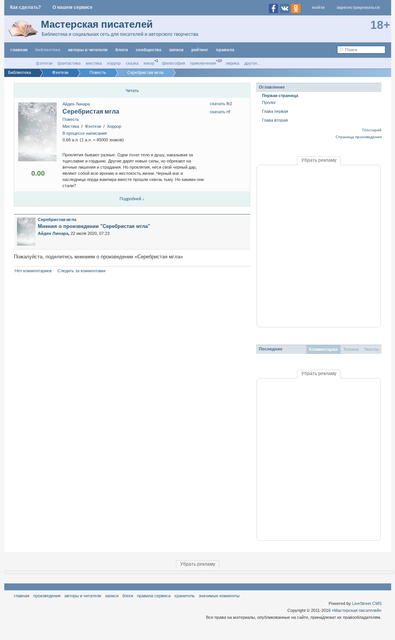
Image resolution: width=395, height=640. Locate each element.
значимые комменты (219, 595)
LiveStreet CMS (366, 603)
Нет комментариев (33, 270)
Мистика (94, 63)
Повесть (70, 119)
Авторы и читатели (82, 595)
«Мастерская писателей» (356, 610)
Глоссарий (371, 130)
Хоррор (114, 63)
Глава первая (275, 111)
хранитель (184, 595)
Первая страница (280, 95)
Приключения (203, 63)
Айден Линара (76, 104)
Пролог (269, 102)
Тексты (371, 349)
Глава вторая (275, 120)
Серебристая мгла (90, 111)
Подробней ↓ (132, 198)
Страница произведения (358, 137)
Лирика (232, 63)
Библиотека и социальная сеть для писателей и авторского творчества (120, 34)
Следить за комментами (81, 270)
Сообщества (148, 49)
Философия (173, 63)
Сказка (132, 63)
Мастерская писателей (97, 24)
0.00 (38, 173)
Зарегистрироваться (358, 7)
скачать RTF (220, 111)
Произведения (47, 595)
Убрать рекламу (318, 160)
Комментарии (323, 349)
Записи (176, 49)
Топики (351, 349)
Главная (21, 595)
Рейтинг (199, 49)
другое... (252, 63)
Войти (318, 7)
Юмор (148, 63)
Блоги (121, 49)
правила (225, 49)
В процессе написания (84, 133)
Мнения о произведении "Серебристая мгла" (94, 226)
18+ (380, 24)
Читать (132, 90)
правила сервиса (153, 595)
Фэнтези (44, 63)
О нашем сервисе (72, 7)
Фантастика (69, 63)
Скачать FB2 (221, 103)
